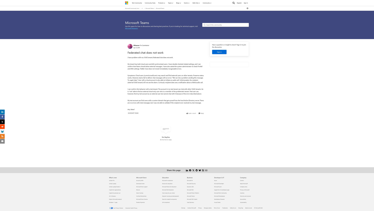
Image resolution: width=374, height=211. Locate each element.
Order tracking (139, 193)
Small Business (190, 202)
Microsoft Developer (219, 183)
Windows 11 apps (113, 202)
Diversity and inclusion (245, 196)
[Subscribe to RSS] (203, 170)
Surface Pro (111, 180)
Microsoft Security (191, 183)
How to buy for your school (168, 193)
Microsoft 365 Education (168, 190)
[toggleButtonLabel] (247, 8)
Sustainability (243, 202)
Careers (242, 180)
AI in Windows (112, 196)
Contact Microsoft (191, 208)
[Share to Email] (206, 170)
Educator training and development (170, 196)
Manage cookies (208, 208)
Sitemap (183, 208)
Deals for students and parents (169, 199)
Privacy (200, 208)
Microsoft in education (167, 180)
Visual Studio (217, 202)
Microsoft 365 (190, 190)
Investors (242, 193)
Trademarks (225, 208)
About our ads (248, 208)
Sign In (246, 3)
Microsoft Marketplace (219, 196)
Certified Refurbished (141, 196)
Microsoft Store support (141, 186)
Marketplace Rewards (219, 199)
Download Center (140, 183)
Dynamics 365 (190, 186)
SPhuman (136, 45)
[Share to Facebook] (190, 170)
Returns (138, 190)
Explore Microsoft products (115, 199)
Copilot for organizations (115, 190)
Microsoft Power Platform (193, 193)
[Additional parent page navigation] (142, 8)
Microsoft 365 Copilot (192, 199)
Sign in (219, 52)
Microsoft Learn (218, 186)
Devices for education (167, 183)
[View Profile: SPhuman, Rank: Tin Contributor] (130, 46)
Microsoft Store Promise (142, 199)
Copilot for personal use (114, 193)
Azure (215, 180)
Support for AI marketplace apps (221, 190)
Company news (243, 186)
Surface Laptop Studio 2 (114, 186)
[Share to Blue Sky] (200, 170)
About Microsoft (244, 183)
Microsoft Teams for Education (169, 186)
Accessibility (243, 199)
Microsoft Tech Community (220, 193)
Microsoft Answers (131, 28)
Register (239, 3)
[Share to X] (193, 170)
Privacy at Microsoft (244, 190)
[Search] (233, 3)
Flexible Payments (140, 202)
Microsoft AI (190, 180)
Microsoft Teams (150, 8)
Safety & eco (233, 208)
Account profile (139, 180)
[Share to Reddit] (197, 170)
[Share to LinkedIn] (187, 170)
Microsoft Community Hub (132, 8)
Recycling (240, 208)
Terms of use (217, 208)
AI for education (166, 202)
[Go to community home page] (126, 2)
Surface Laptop (112, 183)
